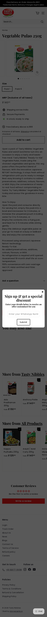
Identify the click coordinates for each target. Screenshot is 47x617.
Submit (23, 322)
